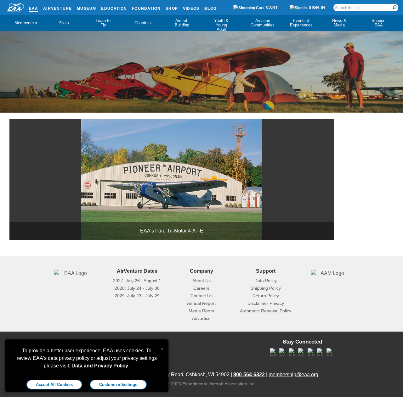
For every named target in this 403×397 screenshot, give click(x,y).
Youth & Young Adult (221, 25)
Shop (172, 8)
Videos (191, 8)
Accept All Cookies (54, 384)
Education (114, 8)
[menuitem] (24, 23)
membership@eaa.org (293, 374)
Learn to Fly (103, 22)
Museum (86, 8)
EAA (33, 8)
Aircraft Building (182, 22)
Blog (210, 8)
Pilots (64, 22)
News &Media (339, 22)
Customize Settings (118, 384)
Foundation (146, 8)
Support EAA (379, 22)
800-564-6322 (249, 374)
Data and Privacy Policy (99, 365)
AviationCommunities (263, 22)
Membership (25, 22)
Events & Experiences (301, 22)
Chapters (142, 22)
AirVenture (57, 8)
